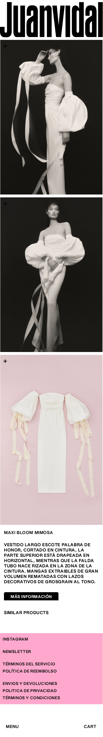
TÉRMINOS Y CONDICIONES (31, 698)
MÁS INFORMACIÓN (31, 597)
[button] (6, 725)
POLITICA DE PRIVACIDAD (30, 691)
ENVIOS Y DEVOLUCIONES (30, 684)
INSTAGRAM (15, 639)
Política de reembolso (30, 671)
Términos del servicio (29, 664)
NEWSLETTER (17, 652)
